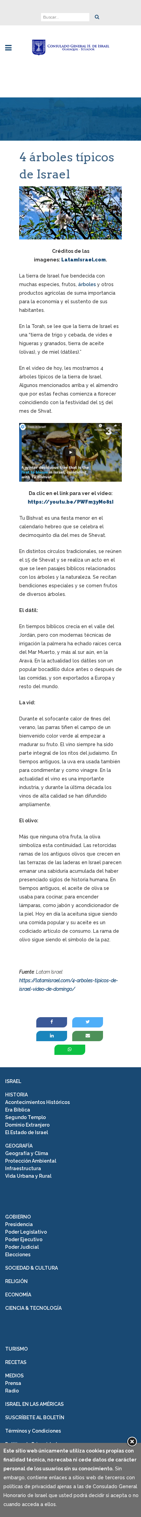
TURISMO (16, 1349)
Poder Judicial (22, 1247)
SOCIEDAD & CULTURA (31, 1268)
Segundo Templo (25, 1117)
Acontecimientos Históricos (37, 1102)
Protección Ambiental (30, 1161)
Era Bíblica (17, 1110)
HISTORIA (16, 1094)
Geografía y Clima (26, 1153)
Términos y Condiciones (33, 1431)
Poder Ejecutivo (23, 1239)
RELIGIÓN (16, 1281)
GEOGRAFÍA (19, 1146)
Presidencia (19, 1224)
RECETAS (15, 1362)
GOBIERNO (18, 1217)
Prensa (13, 1383)
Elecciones (17, 1254)
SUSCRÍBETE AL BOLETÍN (34, 1417)
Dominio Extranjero (27, 1125)
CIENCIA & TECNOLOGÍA (33, 1308)
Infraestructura (23, 1168)
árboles (87, 284)
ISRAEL (13, 1081)
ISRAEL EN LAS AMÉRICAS (34, 1404)
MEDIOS (14, 1375)
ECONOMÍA (18, 1294)
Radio (12, 1390)
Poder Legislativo (26, 1232)
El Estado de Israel (26, 1132)
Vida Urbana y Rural (28, 1176)
